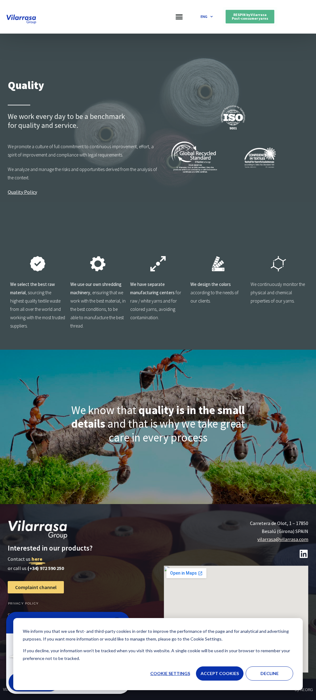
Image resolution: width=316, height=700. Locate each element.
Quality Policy (22, 192)
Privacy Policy (23, 603)
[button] (179, 17)
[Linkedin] (303, 554)
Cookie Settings (170, 673)
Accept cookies (220, 673)
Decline (269, 673)
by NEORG (304, 689)
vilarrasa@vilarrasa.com (282, 539)
